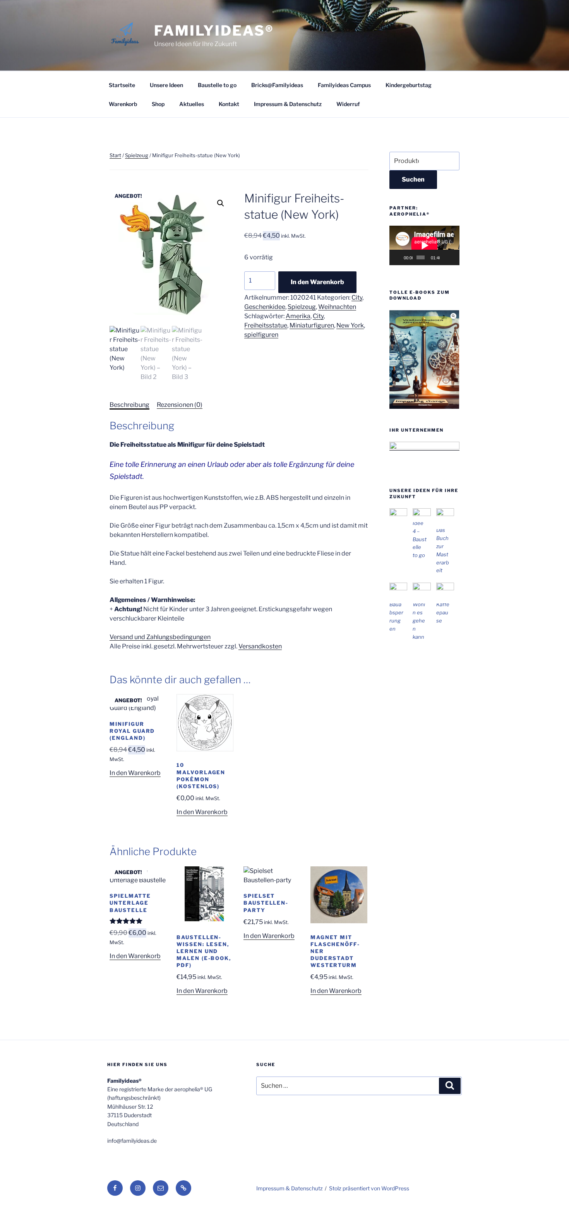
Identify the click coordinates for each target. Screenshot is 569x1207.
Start (115, 155)
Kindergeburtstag (409, 85)
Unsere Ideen (166, 85)
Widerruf (348, 104)
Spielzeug (136, 155)
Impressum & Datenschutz (288, 104)
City (356, 297)
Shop (158, 104)
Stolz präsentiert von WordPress (369, 1188)
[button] (221, 203)
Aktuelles (191, 104)
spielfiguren (261, 334)
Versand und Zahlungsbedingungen (160, 637)
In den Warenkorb (317, 282)
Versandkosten (260, 646)
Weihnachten (337, 306)
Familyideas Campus (344, 85)
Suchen (413, 179)
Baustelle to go (217, 85)
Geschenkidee (264, 306)
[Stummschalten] (446, 257)
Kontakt (229, 104)
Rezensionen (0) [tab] (179, 404)
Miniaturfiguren (312, 325)
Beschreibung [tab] (129, 404)
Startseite (122, 85)
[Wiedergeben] (399, 257)
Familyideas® (214, 30)
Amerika (298, 316)
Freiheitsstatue (265, 325)
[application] (424, 245)
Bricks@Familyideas (277, 85)
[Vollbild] (454, 257)
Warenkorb (123, 104)
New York (350, 325)
